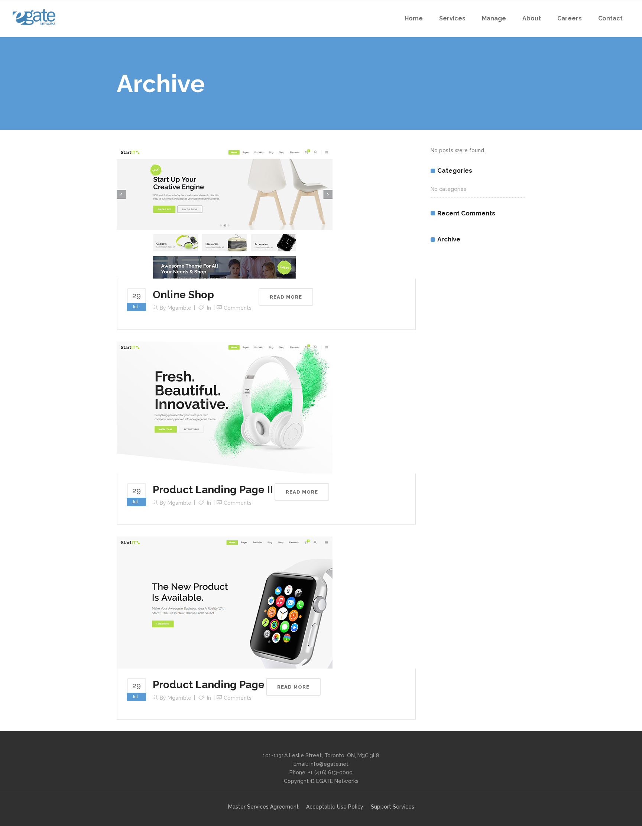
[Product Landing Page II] (225, 407)
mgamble (179, 308)
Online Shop (183, 295)
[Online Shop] (225, 212)
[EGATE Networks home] (34, 17)
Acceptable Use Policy (334, 807)
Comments (238, 308)
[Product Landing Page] (225, 602)
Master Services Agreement (263, 807)
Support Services (392, 807)
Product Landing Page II (213, 490)
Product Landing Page (209, 685)
